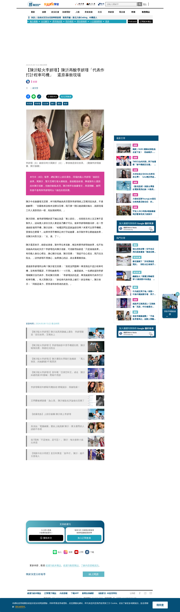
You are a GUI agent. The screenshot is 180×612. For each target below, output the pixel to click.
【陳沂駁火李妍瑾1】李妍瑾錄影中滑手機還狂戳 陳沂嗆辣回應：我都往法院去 (58, 346)
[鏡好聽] (79, 4)
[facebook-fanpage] (139, 593)
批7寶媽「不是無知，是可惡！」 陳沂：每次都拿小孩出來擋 (57, 441)
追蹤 (70, 552)
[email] (151, 593)
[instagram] (145, 593)
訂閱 (81, 552)
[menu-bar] (148, 4)
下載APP (75, 593)
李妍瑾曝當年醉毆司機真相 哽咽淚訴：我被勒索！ (55, 387)
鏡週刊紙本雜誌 (53, 565)
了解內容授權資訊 (90, 565)
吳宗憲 (29, 103)
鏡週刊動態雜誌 (71, 565)
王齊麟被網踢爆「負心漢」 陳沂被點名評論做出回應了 (57, 400)
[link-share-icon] (39, 96)
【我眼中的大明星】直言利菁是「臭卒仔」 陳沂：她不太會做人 (57, 454)
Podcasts (132, 21)
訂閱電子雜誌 (50, 593)
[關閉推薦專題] (178, 294)
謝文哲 (35, 88)
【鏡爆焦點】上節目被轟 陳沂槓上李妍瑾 (51, 414)
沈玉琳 (45, 103)
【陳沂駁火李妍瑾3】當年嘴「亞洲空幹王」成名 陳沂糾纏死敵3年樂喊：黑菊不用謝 (58, 373)
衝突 (65, 103)
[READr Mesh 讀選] (101, 4)
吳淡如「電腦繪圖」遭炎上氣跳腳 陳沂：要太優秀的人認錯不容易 (57, 427)
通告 (59, 103)
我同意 (160, 605)
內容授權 (63, 593)
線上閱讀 (93, 574)
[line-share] (33, 96)
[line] (132, 593)
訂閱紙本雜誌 (146, 21)
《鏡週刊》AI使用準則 (107, 593)
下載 (92, 552)
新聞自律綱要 (88, 593)
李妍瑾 (37, 103)
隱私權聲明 (20, 606)
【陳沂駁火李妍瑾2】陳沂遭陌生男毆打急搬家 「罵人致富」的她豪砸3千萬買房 (58, 360)
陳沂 (53, 103)
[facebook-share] (28, 96)
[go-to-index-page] (34, 4)
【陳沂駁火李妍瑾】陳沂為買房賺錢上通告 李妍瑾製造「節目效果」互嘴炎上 (57, 333)
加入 (60, 552)
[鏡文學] (91, 4)
